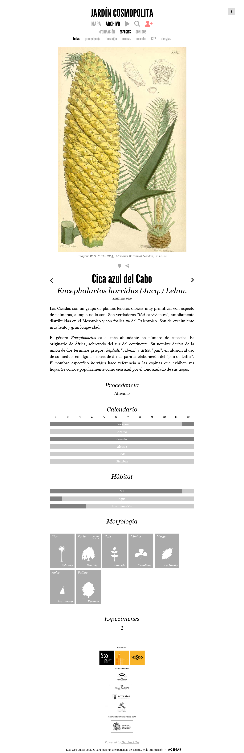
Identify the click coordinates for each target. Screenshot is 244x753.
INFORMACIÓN (106, 32)
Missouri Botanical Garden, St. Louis (141, 256)
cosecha (141, 38)
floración (111, 38)
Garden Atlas (130, 742)
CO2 (153, 38)
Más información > (154, 749)
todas (76, 38)
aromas (126, 38)
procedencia (92, 38)
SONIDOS (141, 32)
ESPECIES (125, 32)
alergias (166, 38)
